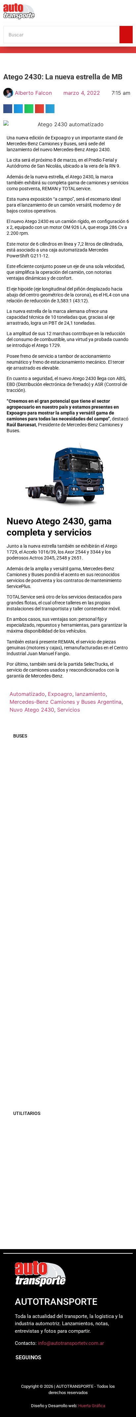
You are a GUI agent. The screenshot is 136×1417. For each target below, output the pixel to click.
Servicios (68, 709)
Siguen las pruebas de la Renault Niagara (64, 1203)
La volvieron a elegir (36, 1141)
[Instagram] (33, 1373)
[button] (7, 108)
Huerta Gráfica (91, 1405)
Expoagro (60, 694)
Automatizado (27, 694)
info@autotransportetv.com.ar (71, 1343)
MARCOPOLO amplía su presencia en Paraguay (59, 834)
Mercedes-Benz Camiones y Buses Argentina (65, 701)
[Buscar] (126, 34)
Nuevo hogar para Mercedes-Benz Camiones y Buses (71, 1043)
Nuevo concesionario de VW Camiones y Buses (63, 1084)
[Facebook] (18, 1373)
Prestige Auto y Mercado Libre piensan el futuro (64, 1172)
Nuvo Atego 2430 (32, 709)
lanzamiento (90, 694)
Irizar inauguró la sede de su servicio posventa (71, 939)
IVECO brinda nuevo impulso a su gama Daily (69, 1232)
